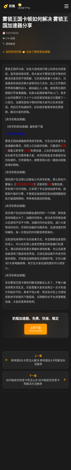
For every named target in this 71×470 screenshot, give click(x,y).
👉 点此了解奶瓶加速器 (36, 51)
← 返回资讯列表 (11, 51)
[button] (35, 329)
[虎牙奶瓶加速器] (15, 133)
